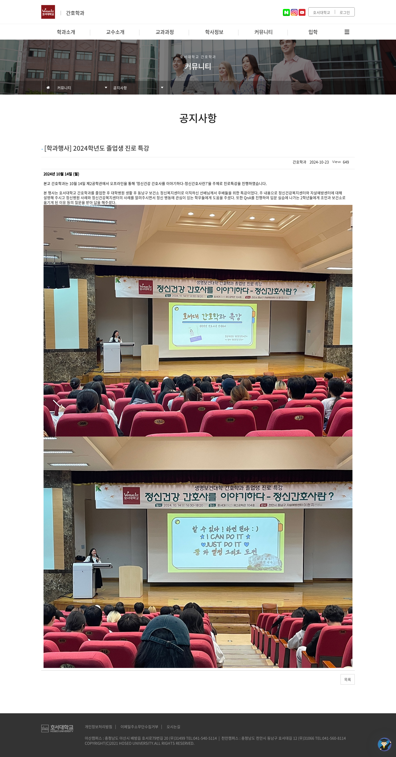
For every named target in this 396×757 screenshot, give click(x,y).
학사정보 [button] (214, 31)
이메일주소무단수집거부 (139, 726)
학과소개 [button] (66, 31)
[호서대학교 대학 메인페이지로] (49, 12)
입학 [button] (313, 31)
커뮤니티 (64, 87)
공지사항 (120, 87)
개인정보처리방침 (98, 726)
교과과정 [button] (165, 31)
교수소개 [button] (115, 31)
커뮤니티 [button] (263, 31)
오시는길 (173, 726)
